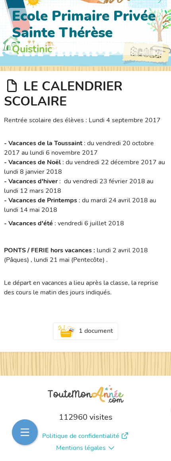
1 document (96, 331)
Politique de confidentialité (80, 436)
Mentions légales (81, 448)
